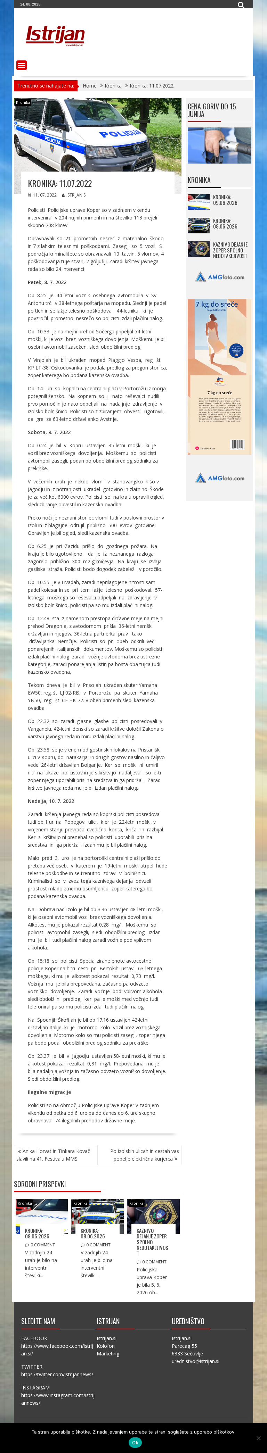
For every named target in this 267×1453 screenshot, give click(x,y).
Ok (135, 1442)
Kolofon (106, 1346)
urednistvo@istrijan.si (195, 1361)
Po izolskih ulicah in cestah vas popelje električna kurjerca (144, 1155)
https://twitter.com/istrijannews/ (57, 1374)
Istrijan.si (76, 195)
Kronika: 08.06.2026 (93, 1233)
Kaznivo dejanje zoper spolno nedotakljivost (152, 1242)
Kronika (23, 102)
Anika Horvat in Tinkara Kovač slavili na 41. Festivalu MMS (53, 1155)
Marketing (108, 1353)
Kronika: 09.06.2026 (37, 1233)
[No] (258, 1438)
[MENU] (21, 65)
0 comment (43, 1245)
